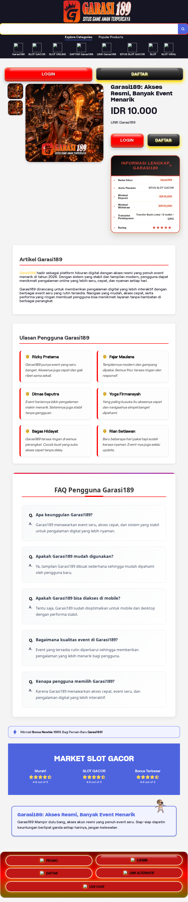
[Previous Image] (29, 123)
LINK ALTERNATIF (142, 874)
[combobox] (89, 29)
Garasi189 (27, 273)
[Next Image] (99, 123)
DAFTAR (139, 74)
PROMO (52, 860)
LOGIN (48, 74)
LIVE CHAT (97, 888)
